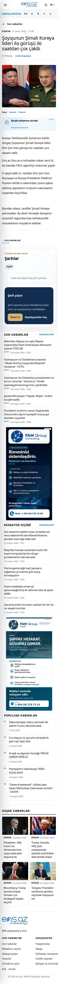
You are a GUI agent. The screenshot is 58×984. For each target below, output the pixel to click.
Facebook (12, 112)
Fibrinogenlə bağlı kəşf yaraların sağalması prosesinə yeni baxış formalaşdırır (23, 571)
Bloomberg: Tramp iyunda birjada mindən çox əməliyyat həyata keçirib (15, 895)
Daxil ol (15, 317)
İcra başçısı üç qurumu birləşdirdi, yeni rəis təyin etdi (29, 739)
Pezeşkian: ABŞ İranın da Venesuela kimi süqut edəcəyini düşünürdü (13, 849)
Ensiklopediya (11, 13)
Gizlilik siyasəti (44, 958)
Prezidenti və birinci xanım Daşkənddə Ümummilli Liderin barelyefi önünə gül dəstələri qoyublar (26, 414)
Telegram (22, 112)
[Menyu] (5, 5)
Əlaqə (39, 949)
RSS (4, 969)
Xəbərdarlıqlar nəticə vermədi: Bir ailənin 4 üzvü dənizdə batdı (28, 723)
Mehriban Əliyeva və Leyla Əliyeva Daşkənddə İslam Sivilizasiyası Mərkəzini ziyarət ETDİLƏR (27, 344)
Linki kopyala (23, 55)
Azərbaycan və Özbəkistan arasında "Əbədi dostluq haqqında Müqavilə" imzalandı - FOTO (25, 363)
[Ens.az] (29, 5)
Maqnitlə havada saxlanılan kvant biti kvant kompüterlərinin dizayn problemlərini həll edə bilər (25, 553)
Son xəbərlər (9, 944)
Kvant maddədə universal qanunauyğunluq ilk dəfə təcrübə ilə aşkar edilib (28, 590)
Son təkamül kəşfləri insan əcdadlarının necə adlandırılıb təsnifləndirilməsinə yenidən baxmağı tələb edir (27, 535)
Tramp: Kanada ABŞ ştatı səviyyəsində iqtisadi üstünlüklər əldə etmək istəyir (42, 849)
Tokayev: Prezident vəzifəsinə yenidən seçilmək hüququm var (42, 893)
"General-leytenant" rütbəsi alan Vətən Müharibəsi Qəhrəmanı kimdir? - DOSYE (31, 788)
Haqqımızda (43, 944)
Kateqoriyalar (10, 953)
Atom (12, 969)
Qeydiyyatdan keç (36, 317)
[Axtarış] (46, 5)
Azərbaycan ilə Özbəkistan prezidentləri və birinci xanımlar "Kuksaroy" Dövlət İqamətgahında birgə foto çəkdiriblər (29, 381)
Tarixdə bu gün (10, 963)
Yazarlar (6, 958)
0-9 (25, 13)
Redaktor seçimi (11, 949)
